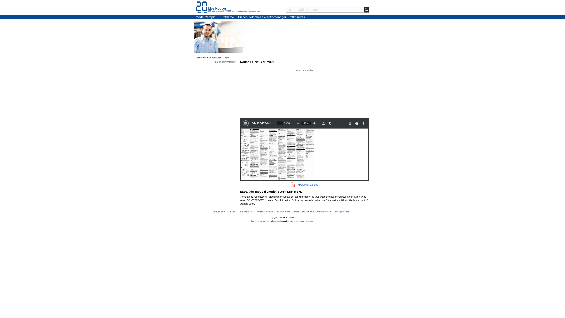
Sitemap (295, 212)
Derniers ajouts (283, 212)
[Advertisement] (304, 92)
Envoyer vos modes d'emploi (224, 212)
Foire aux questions (247, 212)
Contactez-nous (307, 212)
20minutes (297, 17)
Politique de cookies (344, 212)
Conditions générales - (325, 212)
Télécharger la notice (307, 185)
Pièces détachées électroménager (262, 17)
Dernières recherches (266, 212)
